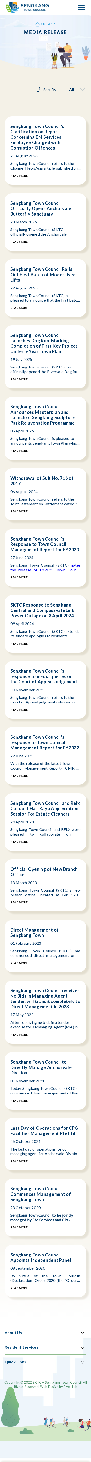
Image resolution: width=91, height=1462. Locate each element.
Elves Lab (70, 1386)
